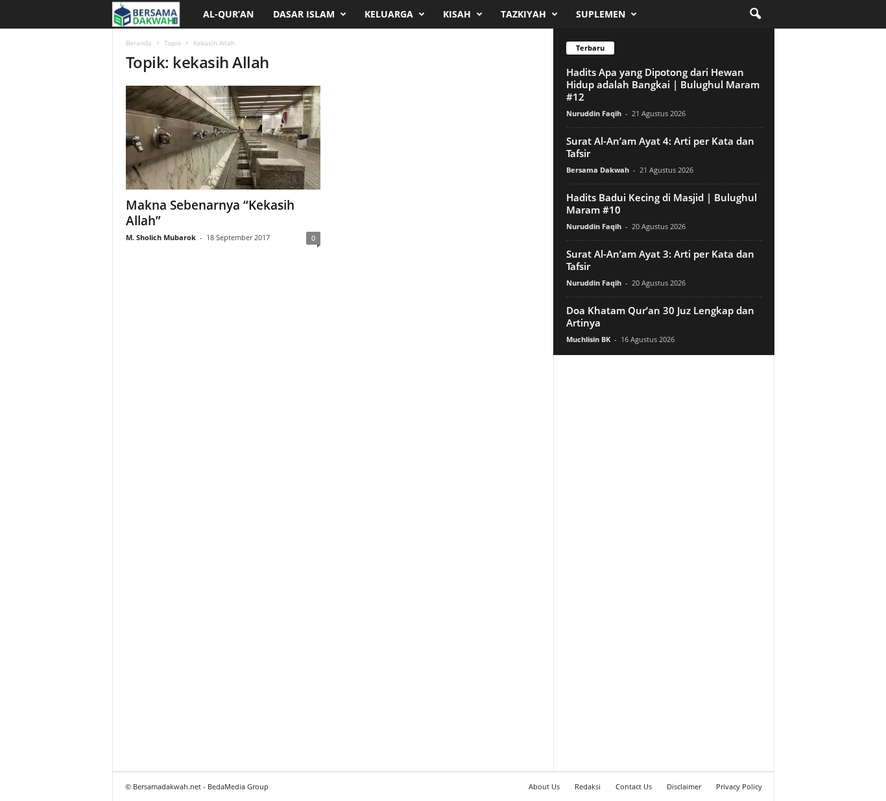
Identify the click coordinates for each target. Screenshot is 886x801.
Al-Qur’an (228, 14)
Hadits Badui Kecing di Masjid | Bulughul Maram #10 (661, 203)
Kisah (457, 14)
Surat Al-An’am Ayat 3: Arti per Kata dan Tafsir (660, 260)
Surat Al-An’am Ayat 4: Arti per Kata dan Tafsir (660, 147)
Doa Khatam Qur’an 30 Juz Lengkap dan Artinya (660, 316)
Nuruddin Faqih (593, 113)
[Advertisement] (663, 563)
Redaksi (588, 786)
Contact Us (634, 786)
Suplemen (600, 14)
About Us (544, 786)
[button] (755, 14)
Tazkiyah (523, 14)
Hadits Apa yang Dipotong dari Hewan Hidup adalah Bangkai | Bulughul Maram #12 (663, 84)
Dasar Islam (304, 14)
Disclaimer (684, 786)
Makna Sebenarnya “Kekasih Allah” (210, 213)
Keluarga (389, 14)
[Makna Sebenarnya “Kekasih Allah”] (223, 138)
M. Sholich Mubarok (161, 237)
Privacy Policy (739, 786)
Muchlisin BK (588, 339)
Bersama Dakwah (597, 170)
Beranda (139, 42)
